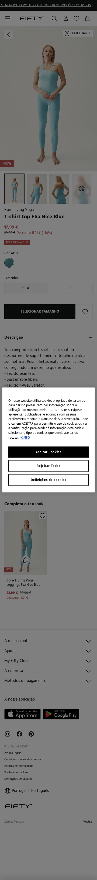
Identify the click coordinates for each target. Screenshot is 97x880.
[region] (48, 439)
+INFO (25, 437)
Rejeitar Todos (49, 466)
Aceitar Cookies (49, 452)
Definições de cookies (49, 480)
